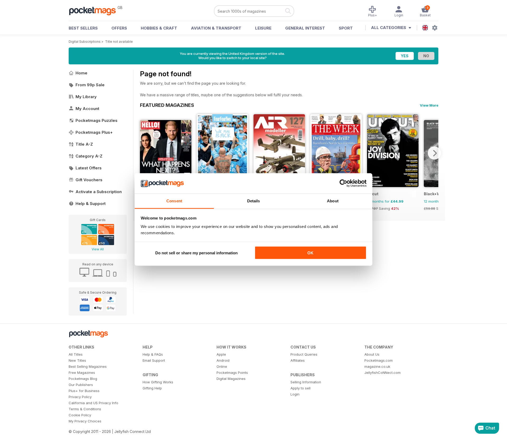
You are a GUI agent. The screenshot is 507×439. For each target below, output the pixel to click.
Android (223, 360)
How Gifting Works (158, 382)
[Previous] (144, 153)
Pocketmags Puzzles (97, 120)
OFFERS (119, 28)
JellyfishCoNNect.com (382, 372)
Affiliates (297, 360)
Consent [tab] (174, 200)
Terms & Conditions (85, 409)
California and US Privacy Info (93, 403)
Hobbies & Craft (159, 28)
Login (294, 394)
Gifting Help (152, 388)
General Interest (305, 28)
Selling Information (305, 382)
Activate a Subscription (99, 191)
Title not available (119, 42)
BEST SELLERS (83, 28)
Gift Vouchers (89, 179)
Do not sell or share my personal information (196, 253)
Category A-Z (89, 156)
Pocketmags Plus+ (94, 132)
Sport (346, 28)
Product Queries (303, 354)
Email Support (154, 360)
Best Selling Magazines (88, 366)
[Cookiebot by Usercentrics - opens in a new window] (343, 183)
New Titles (77, 360)
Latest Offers (89, 167)
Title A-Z (84, 144)
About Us (371, 354)
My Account (87, 108)
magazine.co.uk (377, 366)
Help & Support (91, 203)
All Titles (76, 354)
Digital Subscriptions (85, 42)
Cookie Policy (80, 415)
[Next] (434, 153)
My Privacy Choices (85, 421)
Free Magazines (82, 372)
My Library (86, 96)
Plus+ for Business (84, 391)
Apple (221, 354)
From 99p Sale (90, 84)
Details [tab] (253, 200)
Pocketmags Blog (83, 378)
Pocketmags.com (378, 360)
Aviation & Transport (216, 28)
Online (222, 366)
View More (429, 105)
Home (81, 72)
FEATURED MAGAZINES (167, 105)
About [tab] (333, 200)
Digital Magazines (231, 378)
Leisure (263, 28)
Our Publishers (81, 385)
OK (310, 253)
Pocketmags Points (232, 372)
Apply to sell (300, 388)
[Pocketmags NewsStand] (95, 10)
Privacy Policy (80, 397)
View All (98, 249)
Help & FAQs (153, 354)
